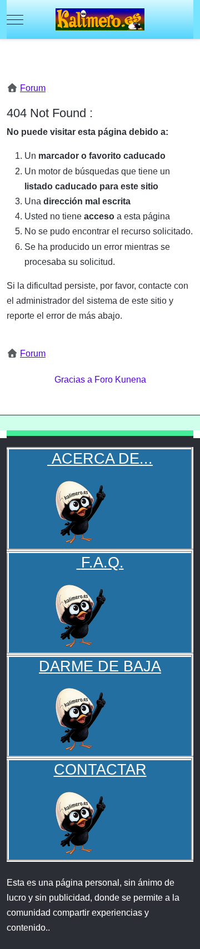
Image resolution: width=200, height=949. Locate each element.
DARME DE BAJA (100, 666)
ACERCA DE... (100, 458)
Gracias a (73, 379)
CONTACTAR (100, 769)
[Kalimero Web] (100, 19)
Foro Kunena (120, 379)
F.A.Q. (102, 562)
